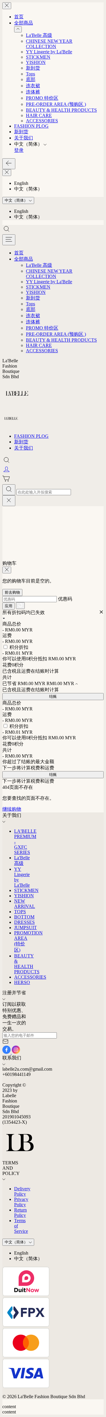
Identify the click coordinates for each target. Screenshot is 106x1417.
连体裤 (33, 91)
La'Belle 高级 (39, 35)
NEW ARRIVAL (24, 903)
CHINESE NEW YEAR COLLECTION (49, 44)
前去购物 (12, 592)
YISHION (36, 62)
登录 (19, 150)
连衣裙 (33, 85)
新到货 (33, 67)
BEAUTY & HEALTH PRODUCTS (61, 110)
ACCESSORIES (42, 120)
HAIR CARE (39, 115)
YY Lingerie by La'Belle (49, 51)
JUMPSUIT (25, 927)
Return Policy (20, 1212)
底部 (30, 79)
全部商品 (23, 22)
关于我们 (23, 137)
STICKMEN (38, 57)
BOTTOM (24, 916)
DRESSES (24, 922)
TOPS (20, 911)
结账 (53, 696)
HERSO (22, 982)
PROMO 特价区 (42, 98)
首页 (19, 16)
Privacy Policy (21, 1202)
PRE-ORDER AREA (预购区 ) (56, 104)
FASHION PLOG (31, 126)
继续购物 (11, 809)
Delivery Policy (22, 1191)
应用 (8, 606)
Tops (30, 73)
